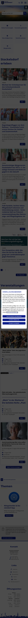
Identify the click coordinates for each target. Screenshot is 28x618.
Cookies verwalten (14, 320)
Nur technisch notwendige (14, 316)
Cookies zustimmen (14, 323)
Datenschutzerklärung (12, 312)
